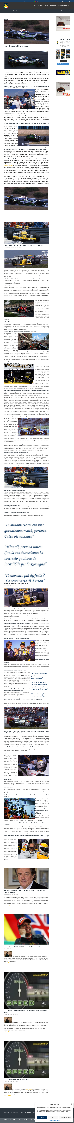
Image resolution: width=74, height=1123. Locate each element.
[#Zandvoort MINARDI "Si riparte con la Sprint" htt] (58, 51)
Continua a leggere (7, 905)
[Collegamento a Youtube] (63, 1)
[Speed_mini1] (26, 1059)
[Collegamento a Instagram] (69, 1)
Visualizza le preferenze (65, 1117)
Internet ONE (21, 1119)
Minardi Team (11, 1)
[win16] (26, 929)
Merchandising (22, 1)
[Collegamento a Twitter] (65, 1)
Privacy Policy (57, 1120)
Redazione (19, 47)
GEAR (17, 1)
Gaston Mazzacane (8, 165)
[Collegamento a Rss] (61, 1)
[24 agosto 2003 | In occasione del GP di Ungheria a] (68, 56)
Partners (35, 1112)
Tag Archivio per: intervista (10, 10)
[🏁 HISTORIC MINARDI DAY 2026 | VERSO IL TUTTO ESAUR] (63, 51)
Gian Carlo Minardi (14, 1112)
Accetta (42, 1117)
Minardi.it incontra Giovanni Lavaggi (16, 46)
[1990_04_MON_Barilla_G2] (26, 233)
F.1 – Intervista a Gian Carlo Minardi (16, 1079)
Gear (22, 1112)
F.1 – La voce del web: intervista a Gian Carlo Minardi (22, 947)
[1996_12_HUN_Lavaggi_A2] (26, 32)
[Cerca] (69, 5)
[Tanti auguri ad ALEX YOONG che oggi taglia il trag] (63, 56)
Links (28, 1)
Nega (53, 1117)
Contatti (31, 1)
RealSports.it (29, 1089)
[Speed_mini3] (26, 990)
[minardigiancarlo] (26, 878)
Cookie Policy (51, 1120)
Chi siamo (5, 1)
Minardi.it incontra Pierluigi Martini (16, 584)
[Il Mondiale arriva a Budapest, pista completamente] (58, 56)
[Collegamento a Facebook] (67, 1)
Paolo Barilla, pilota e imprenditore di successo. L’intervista (24, 245)
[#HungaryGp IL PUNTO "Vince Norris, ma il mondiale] (68, 51)
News (12, 894)
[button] (71, 1104)
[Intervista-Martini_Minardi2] (26, 553)
